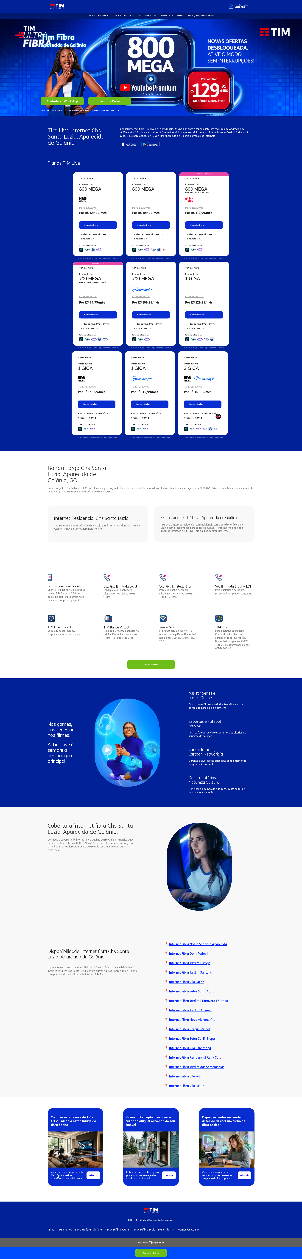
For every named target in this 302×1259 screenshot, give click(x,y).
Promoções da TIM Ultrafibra (201, 16)
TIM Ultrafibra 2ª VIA (147, 16)
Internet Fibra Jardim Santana (190, 972)
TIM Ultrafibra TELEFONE (98, 16)
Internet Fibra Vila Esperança (190, 1048)
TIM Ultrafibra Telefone (88, 1229)
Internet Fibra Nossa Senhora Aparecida (198, 944)
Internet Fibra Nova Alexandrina (192, 1020)
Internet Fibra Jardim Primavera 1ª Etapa (198, 1001)
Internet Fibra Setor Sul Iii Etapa (192, 1038)
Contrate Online (151, 1253)
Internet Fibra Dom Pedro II (189, 953)
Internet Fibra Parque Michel (189, 1029)
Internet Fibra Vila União (186, 982)
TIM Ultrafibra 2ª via (143, 1229)
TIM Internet (64, 1229)
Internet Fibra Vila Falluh (186, 1076)
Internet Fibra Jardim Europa (189, 963)
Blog (51, 1229)
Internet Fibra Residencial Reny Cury (195, 1057)
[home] (57, 6)
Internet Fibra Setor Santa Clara (191, 991)
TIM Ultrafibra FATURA (124, 16)
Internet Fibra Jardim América (190, 1010)
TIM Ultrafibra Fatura (117, 1229)
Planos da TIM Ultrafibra (172, 16)
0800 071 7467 (150, 135)
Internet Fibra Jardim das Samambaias (196, 1067)
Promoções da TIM (188, 1229)
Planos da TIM (166, 1229)
